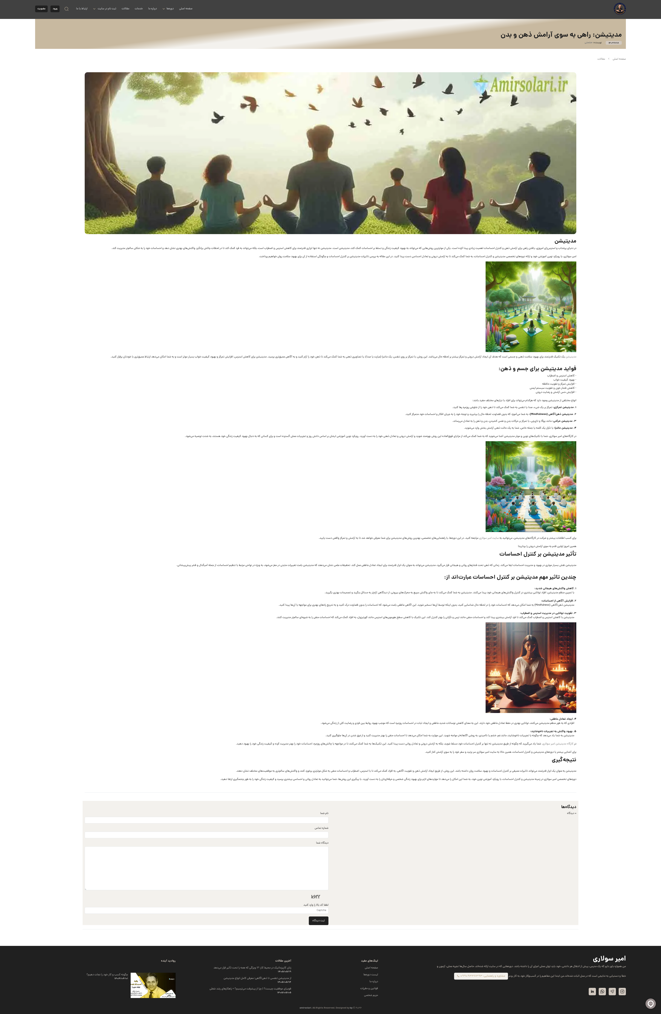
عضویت (41, 9)
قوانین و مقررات (369, 988)
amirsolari (305, 1008)
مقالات (125, 9)
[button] (104, 8)
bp (351, 1008)
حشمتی (588, 43)
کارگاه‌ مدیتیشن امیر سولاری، (557, 744)
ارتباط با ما (81, 9)
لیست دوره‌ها (370, 975)
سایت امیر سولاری (489, 538)
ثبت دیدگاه (318, 921)
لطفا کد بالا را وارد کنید (315, 905)
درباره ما (152, 9)
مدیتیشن (570, 357)
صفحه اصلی (185, 9)
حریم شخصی (371, 995)
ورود (55, 9)
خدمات (139, 9)
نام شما (324, 813)
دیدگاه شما (322, 843)
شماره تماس (321, 828)
